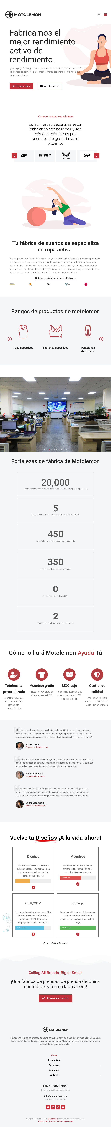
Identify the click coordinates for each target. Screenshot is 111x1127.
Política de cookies (65, 1121)
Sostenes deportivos (55, 347)
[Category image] (23, 332)
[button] (49, 86)
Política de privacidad (47, 1121)
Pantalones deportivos (88, 349)
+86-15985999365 (55, 1086)
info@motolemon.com (55, 1096)
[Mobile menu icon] (105, 14)
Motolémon (53, 1119)
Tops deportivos (23, 347)
